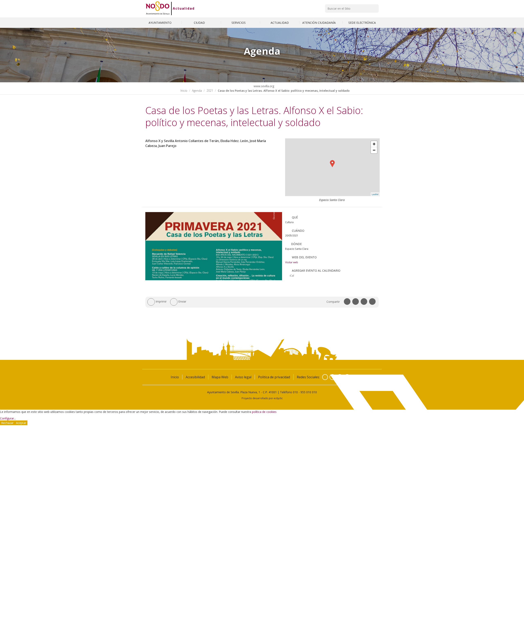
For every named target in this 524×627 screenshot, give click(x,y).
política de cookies (264, 412)
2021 (210, 91)
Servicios (239, 23)
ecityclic (278, 398)
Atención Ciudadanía (319, 23)
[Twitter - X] (332, 377)
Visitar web (291, 262)
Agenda (197, 91)
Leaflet (375, 194)
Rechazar (7, 423)
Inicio (184, 91)
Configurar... (8, 418)
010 (295, 392)
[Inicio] (157, 8)
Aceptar (21, 423)
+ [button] (374, 144)
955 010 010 (308, 392)
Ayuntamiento (160, 23)
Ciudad (200, 23)
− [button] (374, 150)
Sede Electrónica (362, 23)
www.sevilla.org (263, 86)
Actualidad (184, 8)
